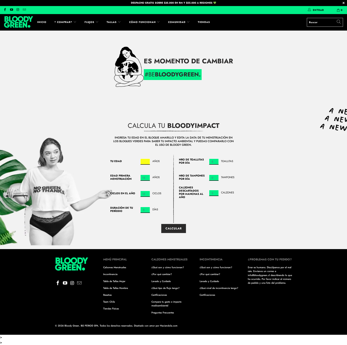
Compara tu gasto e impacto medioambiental (166, 303)
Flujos (90, 22)
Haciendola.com (169, 326)
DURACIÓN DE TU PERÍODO (121, 209)
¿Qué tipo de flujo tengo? (165, 288)
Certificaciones (159, 295)
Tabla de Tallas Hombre (115, 288)
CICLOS (156, 193)
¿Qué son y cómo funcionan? (167, 267)
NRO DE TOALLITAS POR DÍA (191, 161)
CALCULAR (173, 228)
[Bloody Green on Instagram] (17, 10)
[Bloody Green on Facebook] (4, 10)
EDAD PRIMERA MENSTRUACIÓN (121, 177)
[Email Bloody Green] (24, 10)
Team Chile (109, 302)
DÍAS (155, 209)
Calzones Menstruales (114, 267)
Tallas (112, 22)
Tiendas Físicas (111, 308)
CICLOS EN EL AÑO (122, 193)
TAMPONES (227, 177)
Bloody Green (71, 326)
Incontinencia (110, 274)
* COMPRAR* (63, 22)
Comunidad (177, 22)
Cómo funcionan (143, 22)
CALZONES (227, 192)
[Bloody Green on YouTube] (11, 10)
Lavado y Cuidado (161, 281)
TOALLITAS (227, 161)
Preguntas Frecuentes (162, 312)
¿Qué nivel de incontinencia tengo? (219, 288)
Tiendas (204, 22)
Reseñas (107, 295)
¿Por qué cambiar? (161, 274)
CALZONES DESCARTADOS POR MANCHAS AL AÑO (191, 192)
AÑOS (156, 161)
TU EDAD (116, 161)
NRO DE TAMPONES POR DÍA (192, 177)
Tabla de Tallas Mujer (114, 281)
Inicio (41, 22)
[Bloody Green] (18, 22)
